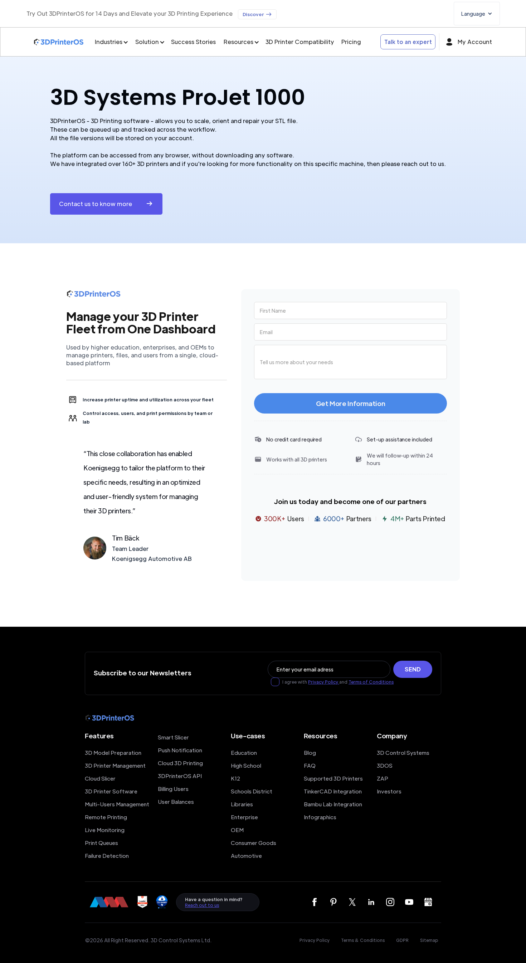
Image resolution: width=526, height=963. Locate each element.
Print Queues (101, 842)
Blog (310, 752)
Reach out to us (202, 905)
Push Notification (180, 750)
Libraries (242, 804)
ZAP (382, 778)
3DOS (385, 765)
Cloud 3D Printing (180, 762)
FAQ (310, 765)
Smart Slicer (173, 737)
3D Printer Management (115, 765)
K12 (235, 778)
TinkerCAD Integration (333, 791)
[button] (477, 13)
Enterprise (244, 816)
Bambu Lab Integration (333, 804)
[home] (58, 42)
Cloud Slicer (100, 778)
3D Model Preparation (113, 752)
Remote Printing (106, 816)
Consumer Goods (253, 842)
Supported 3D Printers (333, 778)
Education (244, 752)
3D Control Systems (403, 752)
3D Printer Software (111, 791)
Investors (389, 791)
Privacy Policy (323, 682)
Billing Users (173, 788)
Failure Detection (107, 855)
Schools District (251, 791)
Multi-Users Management (117, 804)
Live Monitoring (105, 829)
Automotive (246, 855)
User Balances (176, 801)
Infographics (320, 816)
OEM (237, 829)
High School (246, 765)
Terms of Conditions (371, 682)
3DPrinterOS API (180, 775)
